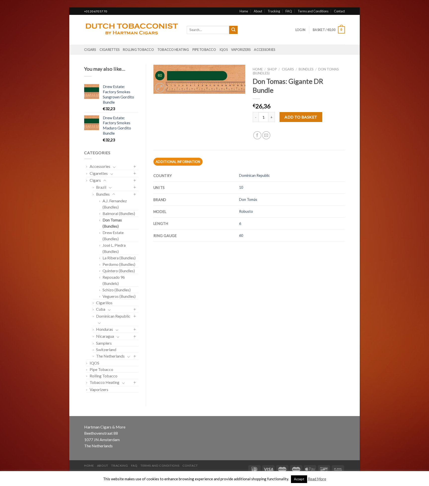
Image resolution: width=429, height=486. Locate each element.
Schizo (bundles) (117, 289)
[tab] (178, 162)
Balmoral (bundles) (119, 213)
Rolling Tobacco (138, 50)
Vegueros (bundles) (119, 296)
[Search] (233, 30)
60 (241, 235)
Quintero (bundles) (119, 270)
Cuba (100, 309)
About (258, 11)
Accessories (264, 50)
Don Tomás (248, 199)
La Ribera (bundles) (119, 257)
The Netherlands (110, 356)
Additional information (178, 162)
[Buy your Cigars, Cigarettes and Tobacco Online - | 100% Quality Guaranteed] (131, 30)
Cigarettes (110, 50)
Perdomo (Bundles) (119, 264)
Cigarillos (104, 302)
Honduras (104, 329)
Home (244, 11)
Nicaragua (105, 336)
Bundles (103, 194)
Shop (272, 69)
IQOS (223, 50)
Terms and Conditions (313, 11)
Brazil (101, 187)
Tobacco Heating (173, 50)
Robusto (246, 211)
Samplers (104, 343)
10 (241, 187)
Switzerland (106, 349)
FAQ (289, 11)
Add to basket (301, 117)
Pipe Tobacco (204, 50)
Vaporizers (241, 50)
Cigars (90, 50)
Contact (339, 11)
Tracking (274, 11)
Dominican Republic (113, 316)
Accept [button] (299, 479)
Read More (317, 479)
